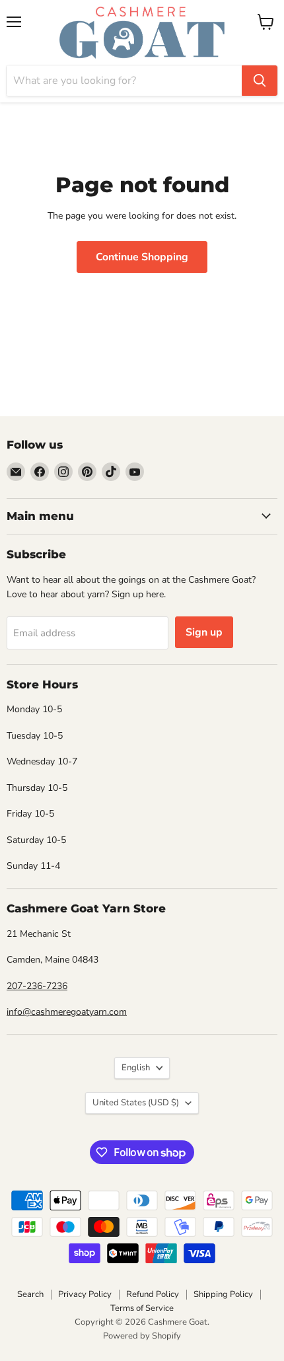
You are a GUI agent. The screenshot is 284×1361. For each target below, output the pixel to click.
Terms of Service (142, 1308)
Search (30, 1294)
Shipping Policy (223, 1294)
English (136, 1068)
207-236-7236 (37, 986)
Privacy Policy (85, 1294)
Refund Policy (152, 1294)
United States (135, 1103)
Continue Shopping (142, 257)
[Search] (259, 80)
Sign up (204, 632)
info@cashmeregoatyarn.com (67, 1012)
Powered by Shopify (142, 1336)
